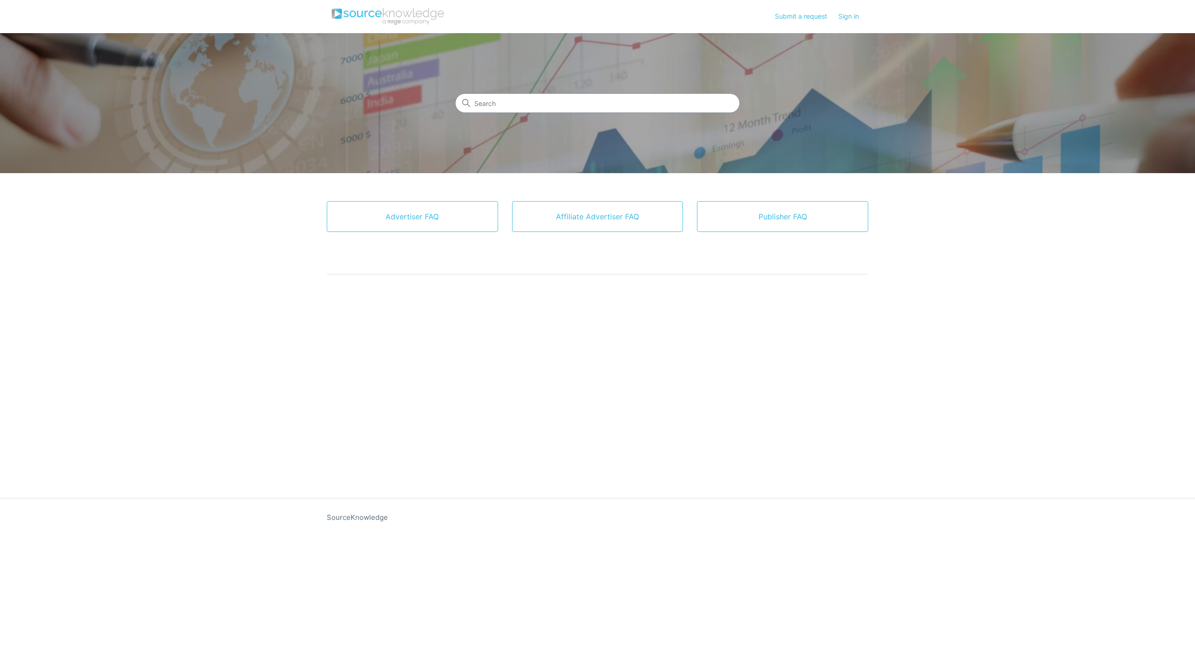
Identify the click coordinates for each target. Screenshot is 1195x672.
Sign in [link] (848, 16)
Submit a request (801, 16)
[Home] (388, 16)
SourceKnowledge (357, 517)
